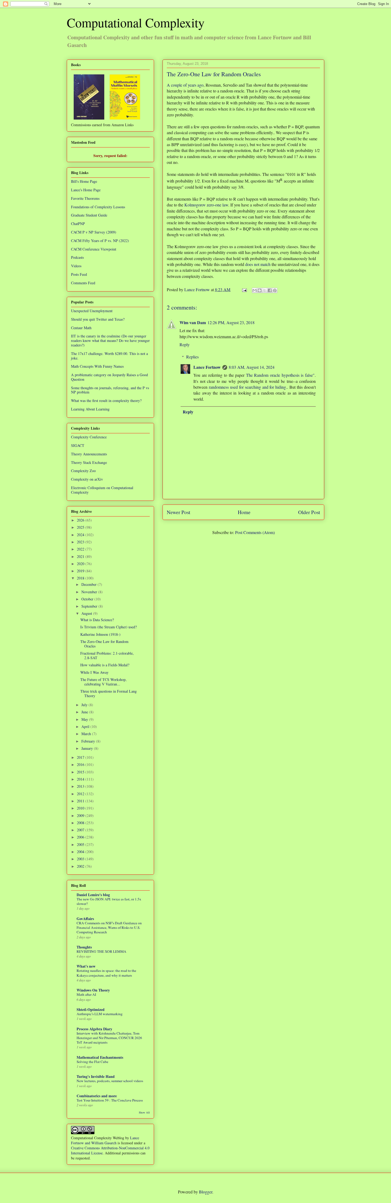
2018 (81, 578)
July (85, 704)
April (85, 726)
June (85, 711)
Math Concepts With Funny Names (97, 366)
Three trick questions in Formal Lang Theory (108, 693)
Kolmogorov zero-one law (206, 204)
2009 (81, 815)
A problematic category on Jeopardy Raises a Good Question (109, 377)
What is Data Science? (97, 619)
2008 (81, 822)
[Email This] (254, 290)
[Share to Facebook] (269, 290)
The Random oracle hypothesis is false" (280, 375)
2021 (81, 556)
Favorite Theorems (85, 198)
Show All (144, 1112)
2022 (81, 549)
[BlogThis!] (259, 290)
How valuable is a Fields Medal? (104, 664)
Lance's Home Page (86, 189)
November (89, 591)
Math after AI (86, 994)
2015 (81, 771)
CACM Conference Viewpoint (93, 249)
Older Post (309, 512)
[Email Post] (244, 289)
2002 (81, 866)
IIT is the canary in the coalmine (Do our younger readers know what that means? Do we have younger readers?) (110, 340)
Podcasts (77, 257)
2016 (81, 764)
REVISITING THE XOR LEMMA (101, 951)
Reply (185, 344)
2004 (81, 851)
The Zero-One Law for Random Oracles (104, 644)
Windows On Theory (93, 990)
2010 (81, 808)
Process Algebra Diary (94, 1029)
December (89, 584)
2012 (81, 793)
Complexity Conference (89, 436)
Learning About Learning (90, 409)
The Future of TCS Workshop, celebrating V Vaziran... (103, 682)
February (88, 741)
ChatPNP (78, 223)
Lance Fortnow (207, 367)
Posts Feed (79, 274)
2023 (81, 541)
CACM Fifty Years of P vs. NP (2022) (100, 240)
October (87, 599)
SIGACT (77, 445)
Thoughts (84, 947)
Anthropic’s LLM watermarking (100, 1013)
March (86, 733)
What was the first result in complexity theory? (106, 400)
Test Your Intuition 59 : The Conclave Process (110, 1100)
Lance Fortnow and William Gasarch (105, 1140)
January (87, 748)
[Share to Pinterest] (274, 290)
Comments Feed (83, 282)
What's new (86, 966)
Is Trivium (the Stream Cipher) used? (108, 626)
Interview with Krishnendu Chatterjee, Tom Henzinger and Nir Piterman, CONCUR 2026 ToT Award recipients (109, 1038)
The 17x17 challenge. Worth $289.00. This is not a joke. (109, 356)
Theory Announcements (89, 453)
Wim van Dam (193, 322)
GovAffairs (85, 918)
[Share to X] (264, 290)
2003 (81, 858)
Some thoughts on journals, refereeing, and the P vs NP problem (110, 390)
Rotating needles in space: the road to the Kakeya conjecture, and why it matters (106, 972)
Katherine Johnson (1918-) (100, 634)
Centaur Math (81, 327)
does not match (258, 264)
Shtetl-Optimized (91, 1009)
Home (244, 512)
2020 (81, 563)
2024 (81, 534)
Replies (192, 356)
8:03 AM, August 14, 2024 (251, 367)
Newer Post (178, 512)
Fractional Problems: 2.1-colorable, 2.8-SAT (107, 655)
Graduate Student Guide (89, 215)
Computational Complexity (136, 22)
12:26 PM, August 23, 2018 (231, 322)
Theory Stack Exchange (89, 462)
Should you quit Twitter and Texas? (97, 319)
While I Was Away (94, 672)
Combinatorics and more (97, 1096)
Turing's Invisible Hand (96, 1076)
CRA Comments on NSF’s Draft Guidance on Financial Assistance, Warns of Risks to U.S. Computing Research (109, 928)
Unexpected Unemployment (92, 310)
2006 (81, 837)
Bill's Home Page (84, 181)
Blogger (205, 1191)
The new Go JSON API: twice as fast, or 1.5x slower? (109, 901)
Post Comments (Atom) (255, 532)
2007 (81, 829)
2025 (81, 527)
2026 (81, 520)
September (89, 606)
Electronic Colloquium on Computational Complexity (102, 490)
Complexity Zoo (83, 470)
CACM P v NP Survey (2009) (93, 232)
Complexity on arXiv (87, 479)
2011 (81, 800)
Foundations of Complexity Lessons (98, 206)
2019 (81, 570)
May (85, 719)
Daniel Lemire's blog (93, 894)
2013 (81, 786)
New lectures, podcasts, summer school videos (110, 1080)
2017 (81, 757)
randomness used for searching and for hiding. (248, 387)
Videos (76, 265)
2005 (81, 844)
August (87, 613)
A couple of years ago (185, 85)
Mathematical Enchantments (100, 1057)
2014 (81, 779)
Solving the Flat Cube (92, 1061)
